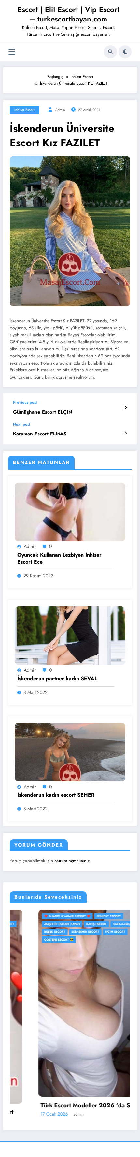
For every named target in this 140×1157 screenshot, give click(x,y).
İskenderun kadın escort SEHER (55, 795)
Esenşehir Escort (56, 932)
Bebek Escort (25, 932)
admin (60, 109)
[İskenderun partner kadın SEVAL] (70, 635)
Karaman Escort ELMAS (39, 434)
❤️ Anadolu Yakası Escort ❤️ (38, 916)
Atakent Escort (80, 916)
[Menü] (12, 52)
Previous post (25, 402)
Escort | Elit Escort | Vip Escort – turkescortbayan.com (68, 14)
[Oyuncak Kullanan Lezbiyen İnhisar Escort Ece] (70, 511)
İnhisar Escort (24, 109)
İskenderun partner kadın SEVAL (57, 678)
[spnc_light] (125, 51)
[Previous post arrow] (125, 408)
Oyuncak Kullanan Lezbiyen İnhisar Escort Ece (59, 558)
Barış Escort (67, 924)
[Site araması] (110, 52)
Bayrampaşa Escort (99, 924)
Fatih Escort (86, 932)
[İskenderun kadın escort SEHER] (70, 752)
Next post (21, 424)
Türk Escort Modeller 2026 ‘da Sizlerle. (65, 1105)
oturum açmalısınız (72, 861)
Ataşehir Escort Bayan (33, 924)
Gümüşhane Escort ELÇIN (42, 412)
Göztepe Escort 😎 (30, 939)
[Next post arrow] (125, 433)
